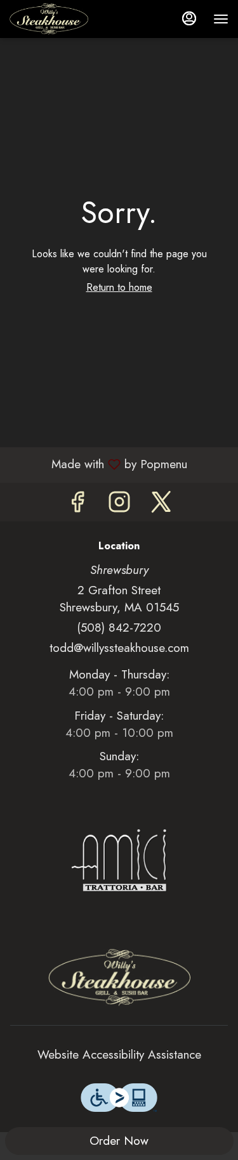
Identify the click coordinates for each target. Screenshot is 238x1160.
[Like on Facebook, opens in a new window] (77, 505)
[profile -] (189, 18)
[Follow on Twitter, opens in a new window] (161, 505)
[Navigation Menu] (221, 19)
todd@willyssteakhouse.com (119, 647)
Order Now (119, 1140)
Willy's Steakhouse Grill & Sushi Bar (119, 977)
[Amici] (119, 859)
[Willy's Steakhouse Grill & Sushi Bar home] (67, 19)
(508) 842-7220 (119, 627)
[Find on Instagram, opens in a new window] (119, 505)
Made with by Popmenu (98, 464)
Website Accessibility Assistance (119, 1054)
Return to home (119, 287)
